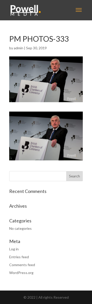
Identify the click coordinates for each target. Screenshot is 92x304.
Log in (14, 249)
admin (18, 48)
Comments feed (22, 265)
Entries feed (19, 257)
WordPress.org (21, 272)
